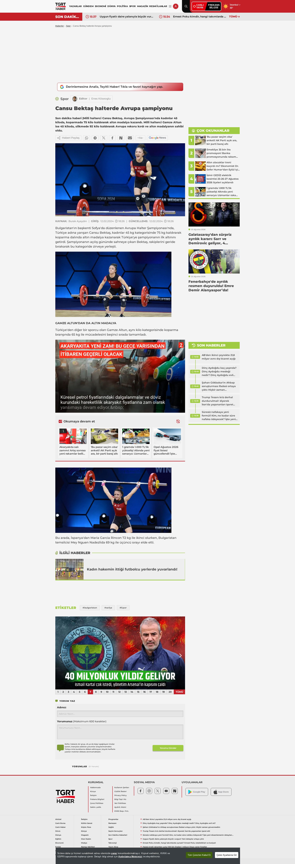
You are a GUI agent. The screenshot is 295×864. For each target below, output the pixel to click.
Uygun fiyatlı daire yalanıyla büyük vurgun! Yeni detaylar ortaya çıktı (173, 839)
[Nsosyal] (120, 138)
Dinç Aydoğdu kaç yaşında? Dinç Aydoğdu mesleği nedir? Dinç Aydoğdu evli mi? (219, 371)
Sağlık (111, 827)
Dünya (58, 835)
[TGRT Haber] (60, 6)
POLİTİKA (122, 6)
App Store (223, 791)
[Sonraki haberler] (178, 421)
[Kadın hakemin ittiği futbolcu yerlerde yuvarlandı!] (69, 569)
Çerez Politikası (96, 803)
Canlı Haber (60, 827)
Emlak (58, 847)
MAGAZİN (142, 6)
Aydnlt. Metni (120, 807)
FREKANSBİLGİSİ (214, 6)
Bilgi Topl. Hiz (120, 799)
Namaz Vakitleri (88, 847)
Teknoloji (112, 843)
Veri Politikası (120, 803)
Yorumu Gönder (168, 748)
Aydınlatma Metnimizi (130, 856)
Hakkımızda (95, 787)
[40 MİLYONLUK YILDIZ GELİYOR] (120, 653)
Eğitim (58, 839)
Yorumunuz (81, 721)
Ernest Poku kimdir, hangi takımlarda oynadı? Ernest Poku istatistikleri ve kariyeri (127, 16)
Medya (84, 843)
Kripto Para (86, 827)
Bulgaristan (64, 228)
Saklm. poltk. (95, 807)
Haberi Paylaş (71, 137)
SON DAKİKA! (67, 17)
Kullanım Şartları (121, 787)
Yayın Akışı (113, 847)
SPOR (132, 6)
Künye (93, 791)
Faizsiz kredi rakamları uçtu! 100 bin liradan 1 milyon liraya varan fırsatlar (200, 16)
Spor (68, 26)
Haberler (59, 26)
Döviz (57, 831)
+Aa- (140, 137)
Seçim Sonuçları (115, 831)
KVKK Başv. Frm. (121, 811)
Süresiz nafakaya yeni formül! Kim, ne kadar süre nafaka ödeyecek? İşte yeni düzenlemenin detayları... (219, 415)
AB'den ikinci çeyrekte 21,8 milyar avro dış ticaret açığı (219, 357)
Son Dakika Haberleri (117, 835)
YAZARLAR (75, 6)
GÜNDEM (88, 6)
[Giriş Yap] (176, 6)
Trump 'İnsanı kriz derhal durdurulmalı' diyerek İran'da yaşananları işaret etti (217, 401)
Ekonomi (59, 843)
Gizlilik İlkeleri (120, 791)
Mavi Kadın (86, 839)
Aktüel (58, 819)
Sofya (96, 228)
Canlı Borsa (60, 823)
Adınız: (61, 707)
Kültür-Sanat (86, 823)
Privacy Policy (120, 795)
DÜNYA (111, 6)
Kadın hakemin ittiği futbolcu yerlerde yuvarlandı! (132, 569)
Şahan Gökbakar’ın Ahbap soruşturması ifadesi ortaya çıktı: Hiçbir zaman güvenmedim (219, 386)
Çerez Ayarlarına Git (227, 855)
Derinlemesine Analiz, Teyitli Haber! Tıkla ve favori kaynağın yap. (114, 86)
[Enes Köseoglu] (74, 98)
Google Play (199, 791)
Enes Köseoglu (101, 98)
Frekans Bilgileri (97, 799)
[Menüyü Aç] (170, 6)
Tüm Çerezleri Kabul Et (199, 855)
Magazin (85, 835)
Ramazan (112, 823)
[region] (148, 856)
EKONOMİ (100, 6)
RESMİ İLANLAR (158, 6)
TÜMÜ (233, 16)
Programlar (113, 819)
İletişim (93, 795)
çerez (114, 853)
